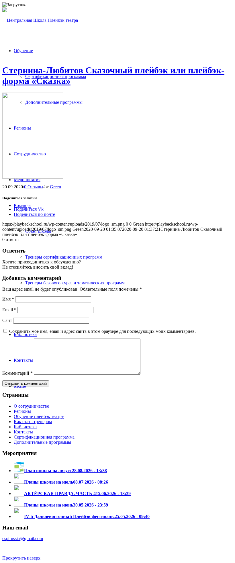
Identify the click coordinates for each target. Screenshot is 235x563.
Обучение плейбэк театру (39, 416)
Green (55, 186)
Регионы (22, 411)
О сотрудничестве (31, 406)
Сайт (7, 320)
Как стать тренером (33, 421)
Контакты (23, 431)
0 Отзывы (33, 186)
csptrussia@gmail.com (22, 538)
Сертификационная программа (44, 437)
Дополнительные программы (42, 442)
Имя (8, 299)
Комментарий (17, 373)
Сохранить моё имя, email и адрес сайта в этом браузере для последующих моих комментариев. (102, 331)
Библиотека (25, 426)
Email (9, 309)
